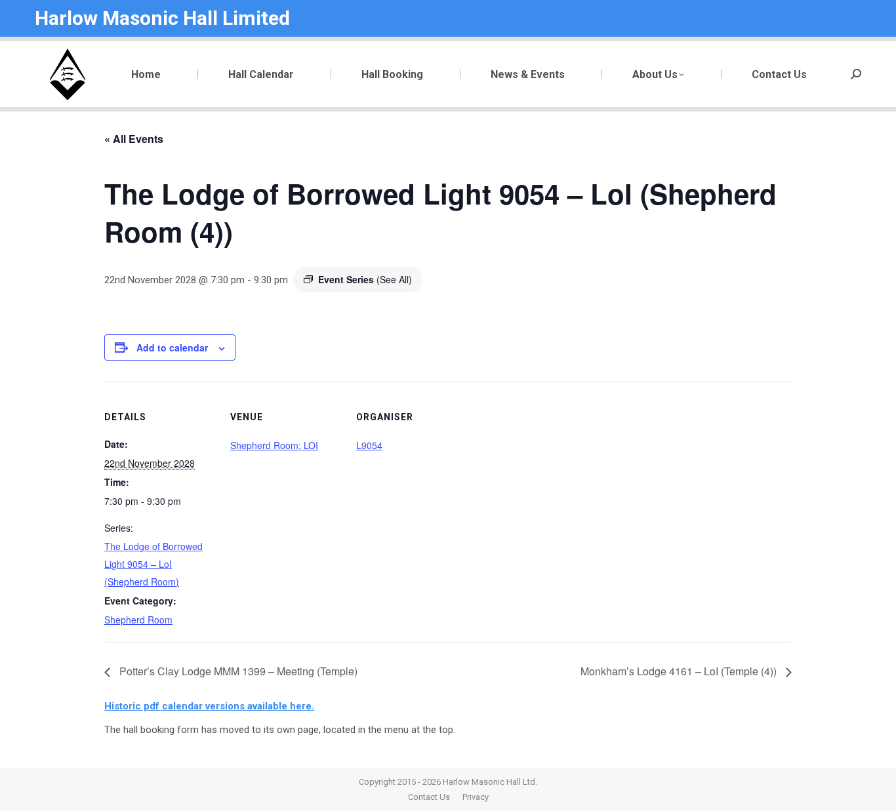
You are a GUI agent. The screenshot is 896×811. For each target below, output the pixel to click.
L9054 (369, 445)
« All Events (133, 138)
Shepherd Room (138, 619)
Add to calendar (172, 347)
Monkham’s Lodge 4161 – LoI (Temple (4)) (679, 671)
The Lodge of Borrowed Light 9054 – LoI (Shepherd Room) (153, 564)
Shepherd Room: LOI (274, 445)
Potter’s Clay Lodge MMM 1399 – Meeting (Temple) (237, 671)
